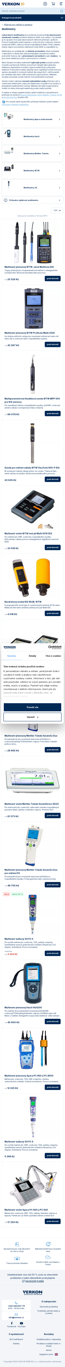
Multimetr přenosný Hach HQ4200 (23, 1007)
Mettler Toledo (49, 95)
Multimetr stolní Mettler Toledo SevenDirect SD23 (32, 804)
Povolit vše (32, 707)
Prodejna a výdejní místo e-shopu (49, 1344)
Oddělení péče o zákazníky (49, 1339)
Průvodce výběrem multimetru (15, 104)
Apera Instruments (28, 95)
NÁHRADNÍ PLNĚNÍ (34, 1281)
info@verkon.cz (16, 1317)
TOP (55, 210)
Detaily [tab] (32, 655)
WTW (59, 95)
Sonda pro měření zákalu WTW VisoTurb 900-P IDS (32, 467)
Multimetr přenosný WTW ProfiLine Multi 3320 (30, 333)
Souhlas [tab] (11, 655)
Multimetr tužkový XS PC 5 (19, 939)
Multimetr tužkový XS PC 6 (19, 1141)
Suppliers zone (46, 1354)
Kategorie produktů (11, 17)
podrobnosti (52, 278)
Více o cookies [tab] (53, 655)
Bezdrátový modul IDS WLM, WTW (23, 601)
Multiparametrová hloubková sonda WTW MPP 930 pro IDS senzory (32, 400)
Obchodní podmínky (49, 1307)
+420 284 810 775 (16, 1306)
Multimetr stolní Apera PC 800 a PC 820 (26, 1209)
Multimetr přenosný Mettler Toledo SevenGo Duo (31, 735)
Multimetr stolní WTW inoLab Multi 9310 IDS (28, 533)
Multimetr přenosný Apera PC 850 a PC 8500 (29, 1075)
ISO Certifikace (16, 1339)
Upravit (31, 717)
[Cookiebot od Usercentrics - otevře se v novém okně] (48, 647)
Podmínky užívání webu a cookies (48, 1312)
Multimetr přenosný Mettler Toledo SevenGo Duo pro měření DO (31, 871)
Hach (39, 95)
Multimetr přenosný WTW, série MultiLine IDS (29, 267)
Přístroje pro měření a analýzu (18, 24)
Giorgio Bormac (10, 97)
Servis (49, 1350)
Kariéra (16, 1343)
